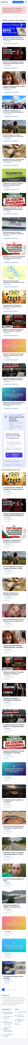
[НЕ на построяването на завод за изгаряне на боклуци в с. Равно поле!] (14, 131)
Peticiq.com (4, 2)
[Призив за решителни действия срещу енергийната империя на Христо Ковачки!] (14, 399)
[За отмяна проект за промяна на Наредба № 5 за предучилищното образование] (14, 301)
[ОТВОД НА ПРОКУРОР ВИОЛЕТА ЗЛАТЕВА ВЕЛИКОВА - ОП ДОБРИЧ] (14, 82)
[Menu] (25, 2)
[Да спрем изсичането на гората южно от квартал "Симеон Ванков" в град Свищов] (14, 350)
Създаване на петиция (15, 455)
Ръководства (6, 1009)
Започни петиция (18, 2)
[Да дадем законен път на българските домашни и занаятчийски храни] (14, 155)
